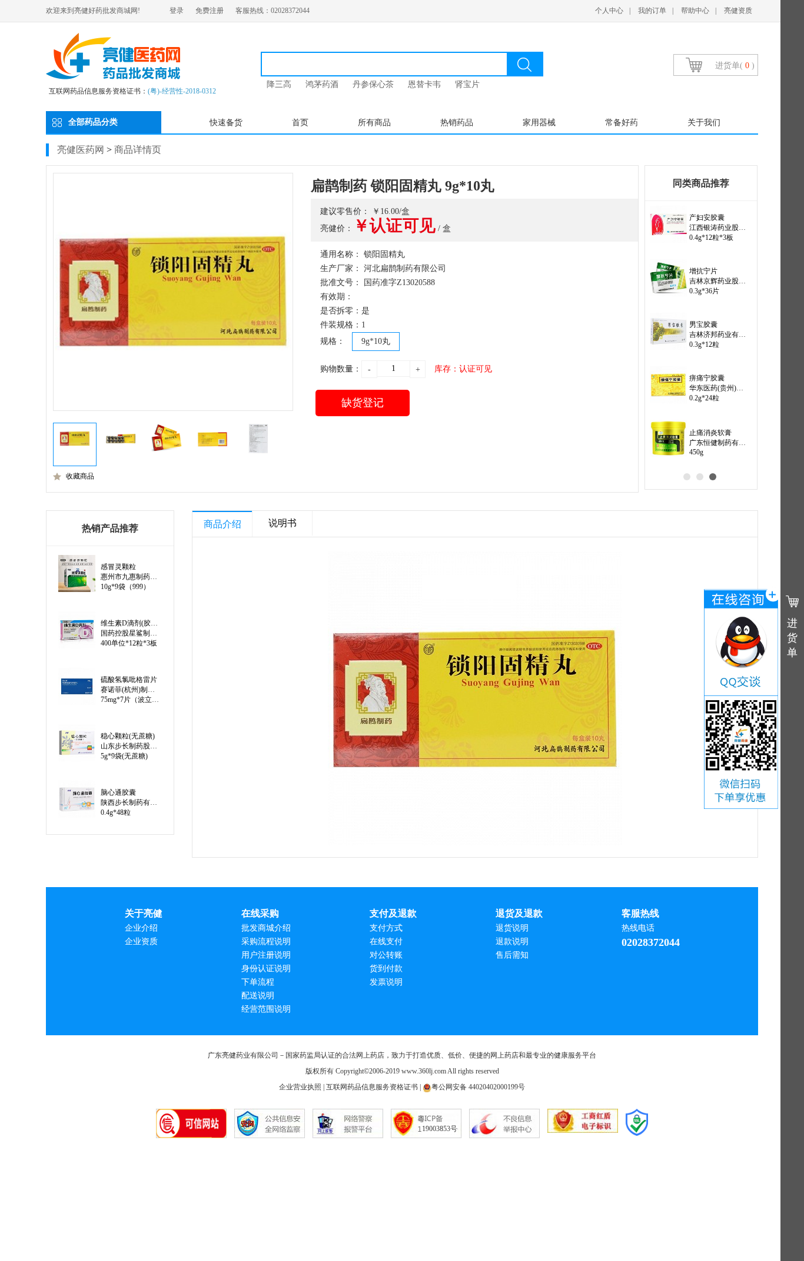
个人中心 (609, 10)
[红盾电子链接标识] (582, 1123)
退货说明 (512, 928)
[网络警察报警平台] (348, 1123)
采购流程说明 (266, 941)
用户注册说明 (266, 955)
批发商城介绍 (266, 928)
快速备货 (226, 122)
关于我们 (703, 122)
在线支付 (386, 941)
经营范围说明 (266, 1009)
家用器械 (539, 122)
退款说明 (512, 941)
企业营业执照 (300, 1087)
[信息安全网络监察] (269, 1123)
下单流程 (257, 982)
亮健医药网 (80, 150)
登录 (177, 10)
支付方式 (386, 928)
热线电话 (638, 928)
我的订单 (652, 10)
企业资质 (141, 941)
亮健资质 (738, 10)
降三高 (279, 84)
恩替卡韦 (424, 84)
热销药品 (456, 122)
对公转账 (386, 955)
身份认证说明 (266, 968)
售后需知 (512, 955)
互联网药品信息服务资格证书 (372, 1087)
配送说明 (257, 995)
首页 (300, 122)
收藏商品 (80, 476)
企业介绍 (141, 928)
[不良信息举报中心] (504, 1123)
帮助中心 (695, 10)
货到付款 (386, 968)
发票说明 (386, 982)
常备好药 (621, 122)
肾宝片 (467, 84)
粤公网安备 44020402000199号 (478, 1087)
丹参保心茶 (373, 84)
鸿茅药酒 (321, 84)
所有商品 (374, 122)
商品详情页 (137, 150)
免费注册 (209, 10)
